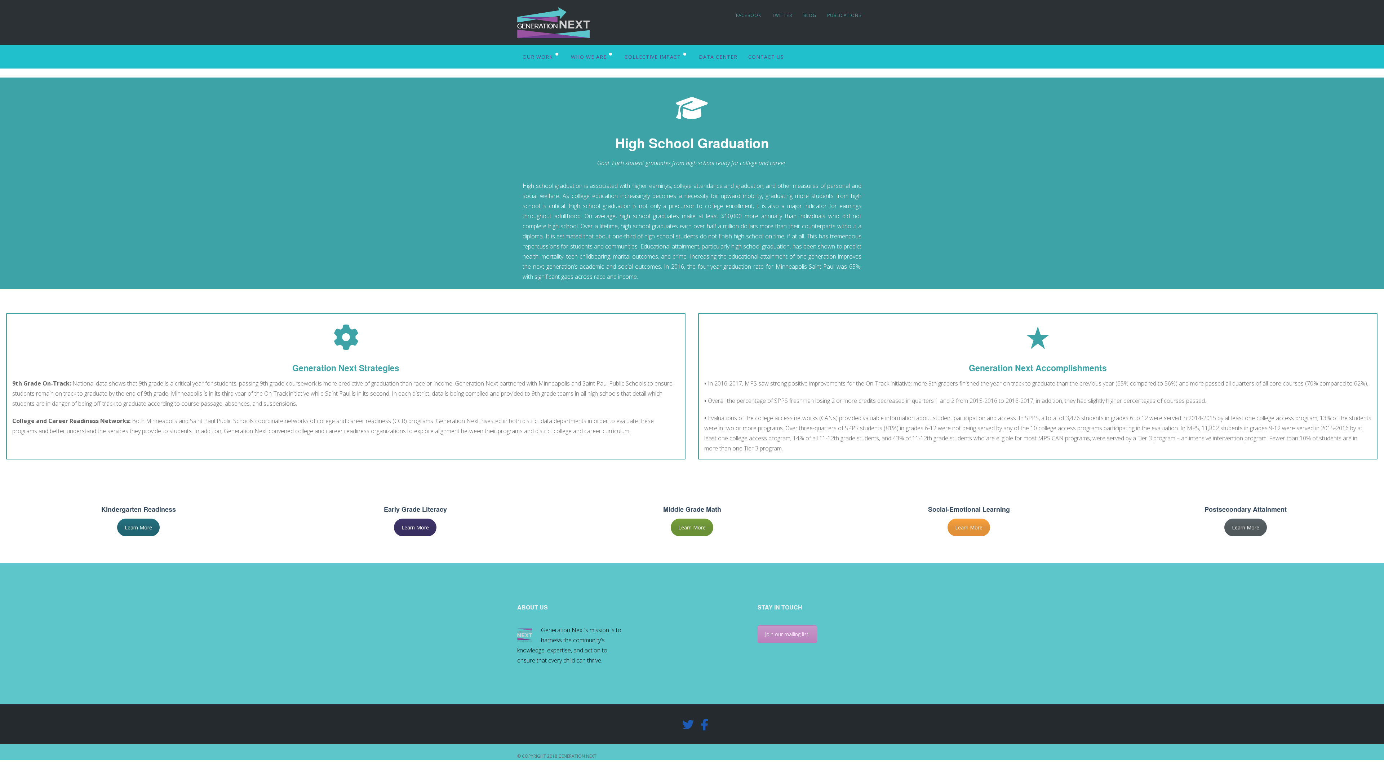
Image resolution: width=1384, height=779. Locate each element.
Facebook (748, 15)
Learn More (138, 527)
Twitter (782, 15)
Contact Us (766, 56)
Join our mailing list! (787, 634)
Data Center (718, 56)
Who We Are (589, 56)
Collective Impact (653, 56)
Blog (809, 15)
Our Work (538, 56)
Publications (844, 15)
